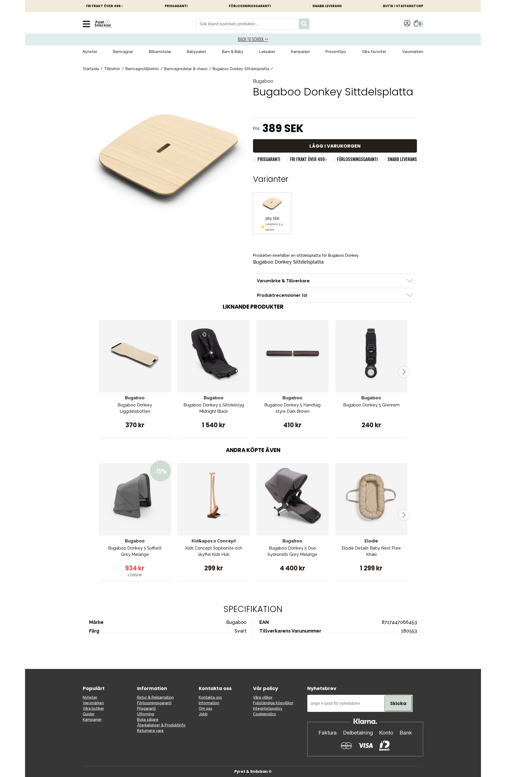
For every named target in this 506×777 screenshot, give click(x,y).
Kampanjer (300, 52)
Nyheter (90, 52)
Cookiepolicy (264, 714)
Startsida (91, 69)
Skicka (398, 703)
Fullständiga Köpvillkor (273, 703)
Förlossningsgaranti (154, 703)
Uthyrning (145, 714)
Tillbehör (112, 69)
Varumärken (412, 52)
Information (209, 703)
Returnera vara (150, 731)
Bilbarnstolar (160, 52)
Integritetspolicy (268, 708)
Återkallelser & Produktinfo (161, 725)
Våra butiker (93, 708)
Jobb (203, 714)
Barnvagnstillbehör (142, 69)
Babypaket (196, 52)
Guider (89, 714)
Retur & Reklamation (155, 697)
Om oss (205, 708)
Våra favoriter (374, 52)
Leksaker (267, 52)
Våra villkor (263, 697)
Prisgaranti (146, 708)
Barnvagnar (123, 52)
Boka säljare (147, 719)
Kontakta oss (210, 697)
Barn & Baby (233, 52)
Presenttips (335, 52)
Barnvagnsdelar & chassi (185, 69)
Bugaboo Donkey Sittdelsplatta (241, 69)
